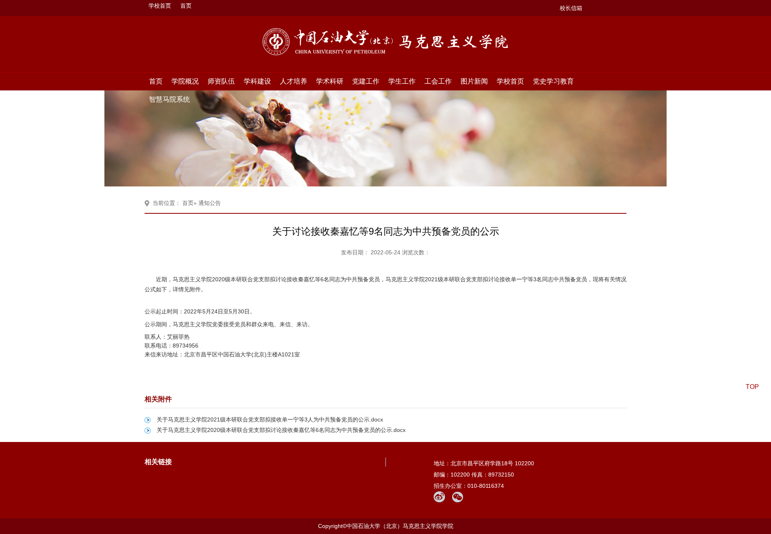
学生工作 (402, 81)
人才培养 (293, 81)
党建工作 (365, 81)
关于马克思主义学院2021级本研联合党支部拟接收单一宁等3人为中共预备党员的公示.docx (270, 419)
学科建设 (257, 81)
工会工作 (438, 81)
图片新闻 (474, 81)
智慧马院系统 (169, 99)
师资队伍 (221, 81)
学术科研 (329, 81)
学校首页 (160, 5)
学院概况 (185, 81)
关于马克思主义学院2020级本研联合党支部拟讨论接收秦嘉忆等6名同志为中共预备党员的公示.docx (281, 430)
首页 (186, 5)
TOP (752, 386)
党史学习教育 (553, 81)
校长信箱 (571, 8)
